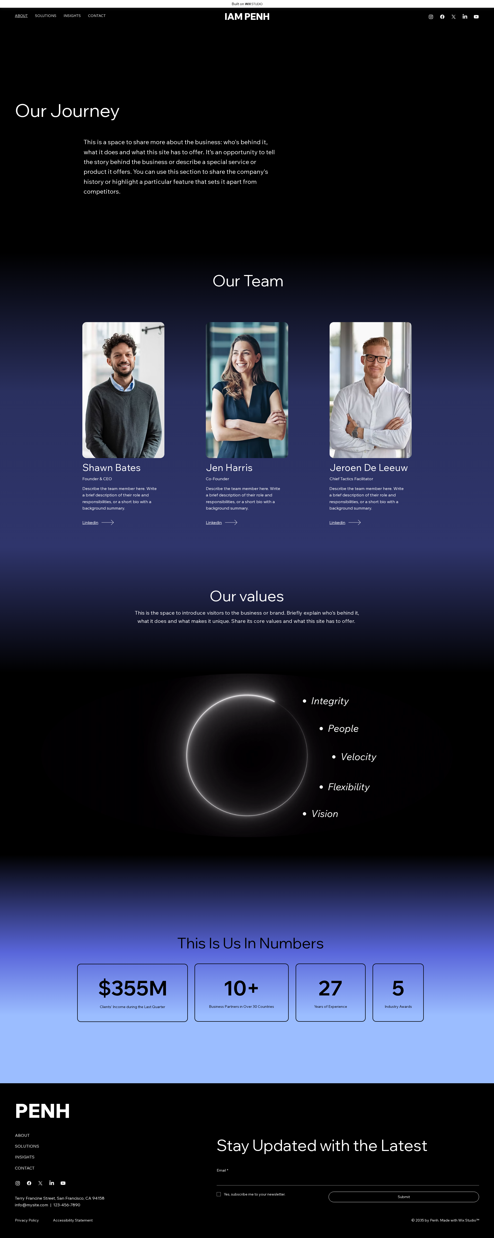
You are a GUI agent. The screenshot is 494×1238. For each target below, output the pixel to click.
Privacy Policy (27, 1220)
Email (222, 1170)
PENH (42, 1110)
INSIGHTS (24, 1156)
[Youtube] (476, 17)
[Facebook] (442, 17)
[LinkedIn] (465, 17)
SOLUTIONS (27, 1146)
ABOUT (22, 1135)
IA (229, 16)
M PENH (252, 16)
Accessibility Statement (73, 1220)
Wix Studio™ (468, 1220)
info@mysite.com (31, 1204)
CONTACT (24, 1168)
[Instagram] (431, 17)
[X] (453, 17)
